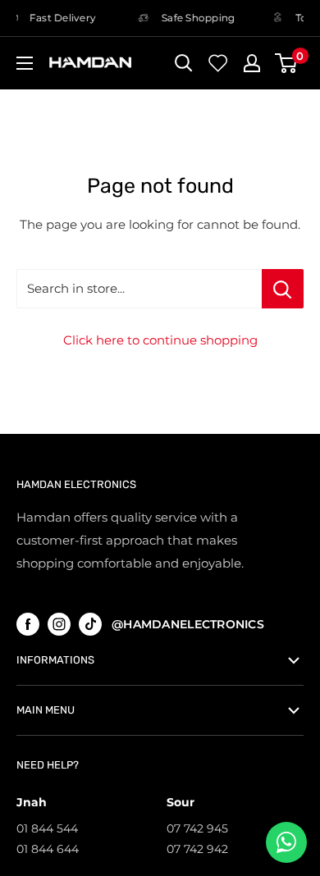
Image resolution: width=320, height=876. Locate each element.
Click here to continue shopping (160, 340)
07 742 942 (197, 849)
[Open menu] (24, 63)
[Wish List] (218, 63)
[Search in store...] (283, 288)
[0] (287, 63)
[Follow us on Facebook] (27, 624)
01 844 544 (47, 828)
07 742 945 (197, 828)
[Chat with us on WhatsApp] (286, 842)
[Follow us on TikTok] (90, 624)
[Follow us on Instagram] (59, 624)
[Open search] (184, 63)
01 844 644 (47, 849)
